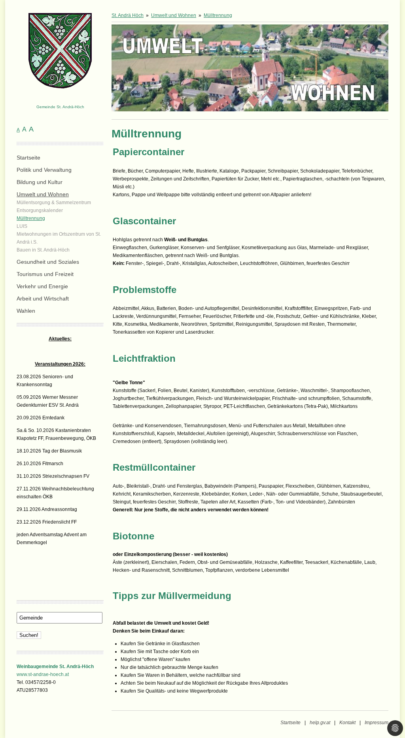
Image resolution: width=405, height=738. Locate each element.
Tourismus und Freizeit (45, 274)
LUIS (22, 226)
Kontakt (347, 722)
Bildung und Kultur (39, 182)
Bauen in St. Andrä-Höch (43, 250)
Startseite (28, 157)
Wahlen (26, 311)
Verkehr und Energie (42, 286)
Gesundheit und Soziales (48, 262)
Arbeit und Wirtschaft (43, 298)
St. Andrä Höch (128, 15)
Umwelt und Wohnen (43, 194)
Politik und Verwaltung (44, 170)
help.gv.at (320, 722)
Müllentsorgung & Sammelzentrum (54, 202)
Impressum (376, 722)
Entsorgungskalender (40, 210)
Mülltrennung (31, 218)
